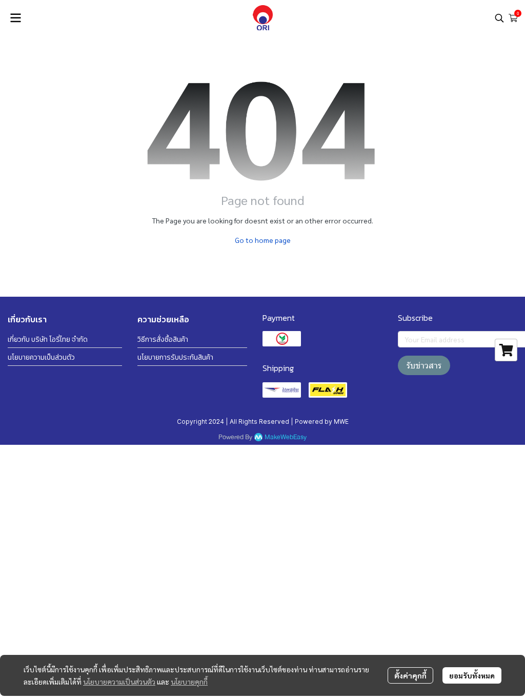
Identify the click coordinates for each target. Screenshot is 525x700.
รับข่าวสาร (424, 365)
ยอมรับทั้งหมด (472, 675)
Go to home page (263, 239)
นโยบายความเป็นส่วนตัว (119, 681)
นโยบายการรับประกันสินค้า (175, 357)
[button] (499, 18)
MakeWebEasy (286, 437)
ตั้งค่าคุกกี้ (410, 675)
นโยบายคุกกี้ (189, 681)
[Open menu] (15, 18)
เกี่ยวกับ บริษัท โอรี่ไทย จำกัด (48, 339)
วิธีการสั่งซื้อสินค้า (162, 339)
